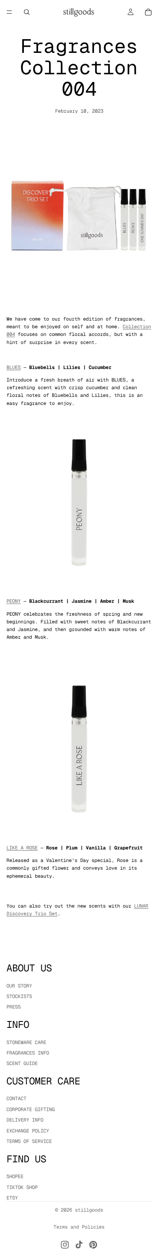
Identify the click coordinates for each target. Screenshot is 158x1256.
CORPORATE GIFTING (30, 1109)
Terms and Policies (79, 1227)
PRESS (13, 1007)
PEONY (13, 601)
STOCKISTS (19, 996)
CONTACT (16, 1099)
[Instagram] (65, 1245)
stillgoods (89, 1210)
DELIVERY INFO (24, 1120)
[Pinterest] (93, 1245)
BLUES (13, 367)
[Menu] (9, 12)
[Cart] (148, 12)
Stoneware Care (26, 1042)
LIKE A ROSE (22, 848)
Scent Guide (22, 1064)
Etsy (12, 1198)
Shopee (14, 1177)
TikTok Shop (22, 1187)
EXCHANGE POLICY (27, 1131)
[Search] (27, 12)
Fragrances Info (27, 1053)
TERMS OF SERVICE (29, 1141)
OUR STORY (19, 986)
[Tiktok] (79, 1245)
